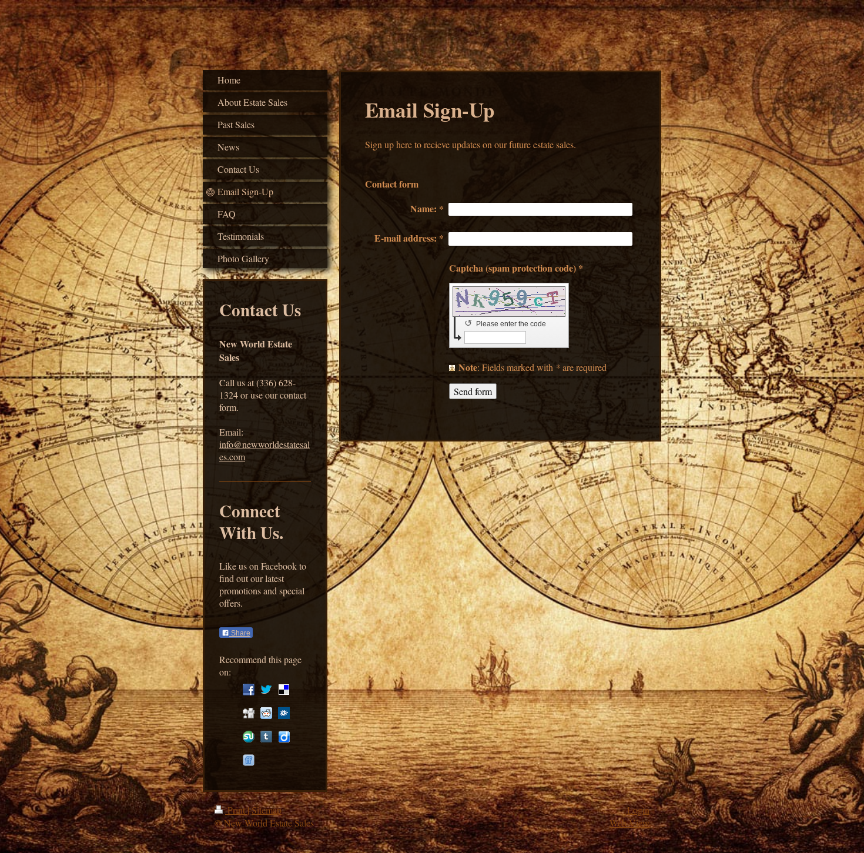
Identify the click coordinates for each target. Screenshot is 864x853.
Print (236, 810)
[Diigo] (284, 736)
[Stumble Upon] (248, 736)
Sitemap (267, 810)
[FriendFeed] (248, 760)
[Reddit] (266, 713)
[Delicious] (284, 689)
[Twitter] (266, 689)
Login (638, 810)
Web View (629, 823)
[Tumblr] (266, 736)
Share (239, 633)
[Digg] (248, 713)
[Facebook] (248, 689)
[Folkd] (284, 713)
